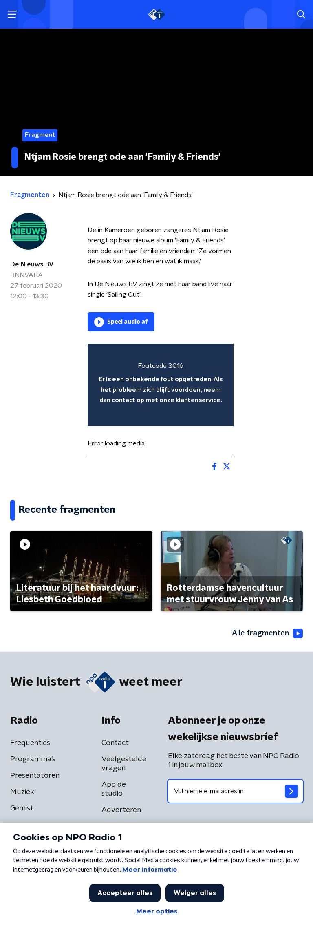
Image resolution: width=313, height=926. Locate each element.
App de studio (113, 789)
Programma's (32, 759)
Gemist (21, 808)
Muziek (22, 792)
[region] (161, 385)
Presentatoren (35, 775)
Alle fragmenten (260, 633)
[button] (12, 14)
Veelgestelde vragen (123, 764)
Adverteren (121, 810)
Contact (115, 743)
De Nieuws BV (32, 264)
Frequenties (30, 743)
